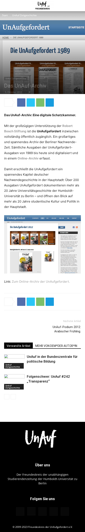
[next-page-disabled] (13, 396)
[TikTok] (42, 511)
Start (5, 15)
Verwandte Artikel (18, 345)
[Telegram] (50, 102)
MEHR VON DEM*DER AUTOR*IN (56, 345)
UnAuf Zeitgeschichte (24, 15)
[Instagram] (31, 511)
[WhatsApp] (40, 102)
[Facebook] (21, 102)
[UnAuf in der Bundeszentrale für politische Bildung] (14, 361)
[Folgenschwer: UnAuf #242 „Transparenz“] (14, 381)
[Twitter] (31, 102)
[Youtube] (65, 511)
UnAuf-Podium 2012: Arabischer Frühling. (67, 329)
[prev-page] (6, 396)
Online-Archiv (28, 158)
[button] (7, 5)
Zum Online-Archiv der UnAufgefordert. (41, 281)
